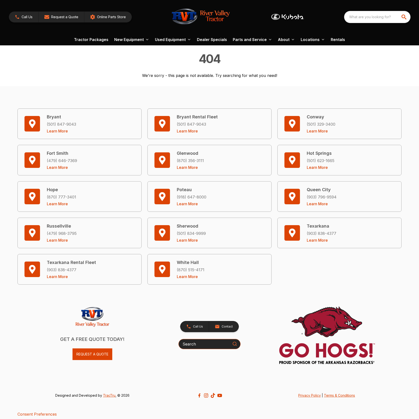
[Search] (234, 343)
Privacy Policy (309, 395)
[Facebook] (199, 395)
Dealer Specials (212, 39)
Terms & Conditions (339, 395)
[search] (404, 17)
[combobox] (377, 17)
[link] (108, 17)
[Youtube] (219, 395)
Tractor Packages (91, 39)
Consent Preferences (37, 414)
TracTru (109, 395)
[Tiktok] (212, 395)
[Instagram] (206, 395)
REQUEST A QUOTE (92, 354)
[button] (24, 17)
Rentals (338, 39)
